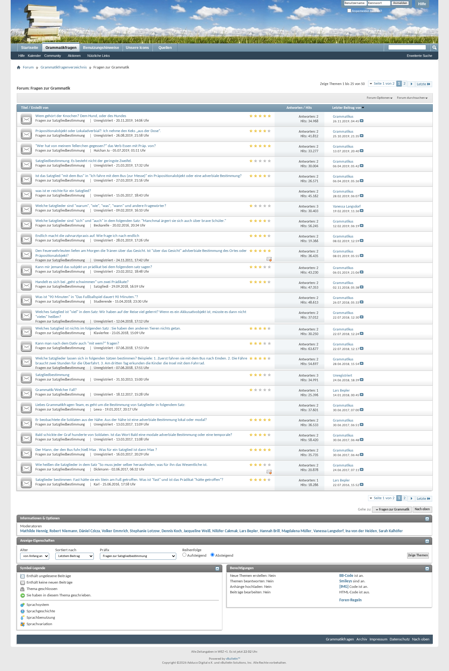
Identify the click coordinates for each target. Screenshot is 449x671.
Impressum (378, 639)
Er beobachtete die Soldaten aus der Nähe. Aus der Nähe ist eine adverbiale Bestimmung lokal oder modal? (121, 420)
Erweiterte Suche (419, 55)
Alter (24, 550)
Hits (309, 108)
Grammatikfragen (61, 48)
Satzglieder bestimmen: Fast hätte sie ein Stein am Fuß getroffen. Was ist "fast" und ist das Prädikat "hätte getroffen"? (129, 480)
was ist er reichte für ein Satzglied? (63, 191)
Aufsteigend (196, 556)
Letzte (421, 84)
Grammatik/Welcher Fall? (56, 390)
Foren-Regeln (350, 600)
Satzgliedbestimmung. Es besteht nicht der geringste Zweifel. (83, 161)
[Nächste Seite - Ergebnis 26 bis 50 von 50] (411, 84)
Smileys (345, 581)
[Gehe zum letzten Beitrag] (361, 121)
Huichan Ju (102, 151)
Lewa (98, 409)
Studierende (103, 302)
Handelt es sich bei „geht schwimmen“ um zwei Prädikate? (82, 282)
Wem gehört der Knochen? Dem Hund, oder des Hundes (80, 116)
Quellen (165, 48)
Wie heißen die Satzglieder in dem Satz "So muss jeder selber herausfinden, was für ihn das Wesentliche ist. (121, 465)
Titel (24, 108)
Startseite (29, 48)
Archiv (361, 639)
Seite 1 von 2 (384, 84)
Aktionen (74, 55)
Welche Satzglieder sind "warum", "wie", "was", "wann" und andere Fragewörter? (100, 206)
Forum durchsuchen (411, 98)
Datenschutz (400, 639)
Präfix (104, 550)
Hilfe (422, 4)
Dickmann (101, 469)
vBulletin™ (233, 659)
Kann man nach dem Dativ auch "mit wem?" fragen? (77, 343)
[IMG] (344, 587)
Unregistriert (103, 121)
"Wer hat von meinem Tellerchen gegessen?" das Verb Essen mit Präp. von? (95, 146)
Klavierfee (101, 333)
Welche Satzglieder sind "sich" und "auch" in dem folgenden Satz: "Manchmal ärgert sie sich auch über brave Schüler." (130, 221)
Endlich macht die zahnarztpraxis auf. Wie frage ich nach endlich (87, 236)
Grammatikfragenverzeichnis (64, 67)
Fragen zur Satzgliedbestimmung (60, 121)
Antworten (294, 108)
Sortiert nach (65, 550)
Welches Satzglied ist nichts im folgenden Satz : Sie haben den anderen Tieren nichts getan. (108, 328)
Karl (97, 484)
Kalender (34, 55)
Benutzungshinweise (101, 48)
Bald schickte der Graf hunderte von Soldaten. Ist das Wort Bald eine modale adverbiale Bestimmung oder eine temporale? (133, 435)
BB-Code (346, 576)
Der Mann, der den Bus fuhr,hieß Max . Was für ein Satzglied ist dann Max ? (96, 450)
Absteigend (223, 556)
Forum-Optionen (378, 98)
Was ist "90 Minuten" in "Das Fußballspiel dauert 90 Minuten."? (86, 297)
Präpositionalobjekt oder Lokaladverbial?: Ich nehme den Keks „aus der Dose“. (98, 131)
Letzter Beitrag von (346, 108)
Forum (28, 67)
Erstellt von (39, 108)
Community (52, 55)
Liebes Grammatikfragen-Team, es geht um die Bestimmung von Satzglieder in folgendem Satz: (110, 405)
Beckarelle (101, 225)
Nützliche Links (98, 55)
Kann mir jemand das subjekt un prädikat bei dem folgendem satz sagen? (93, 267)
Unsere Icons (137, 48)
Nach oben (422, 509)
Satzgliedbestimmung (52, 375)
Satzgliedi (101, 287)
